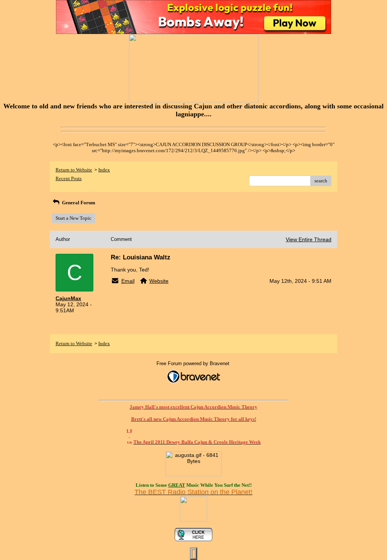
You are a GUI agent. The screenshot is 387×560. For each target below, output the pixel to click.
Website (159, 281)
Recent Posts (69, 178)
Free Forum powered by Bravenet (193, 363)
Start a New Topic (73, 218)
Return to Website (74, 170)
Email (128, 281)
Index (104, 170)
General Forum (78, 202)
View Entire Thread (308, 239)
